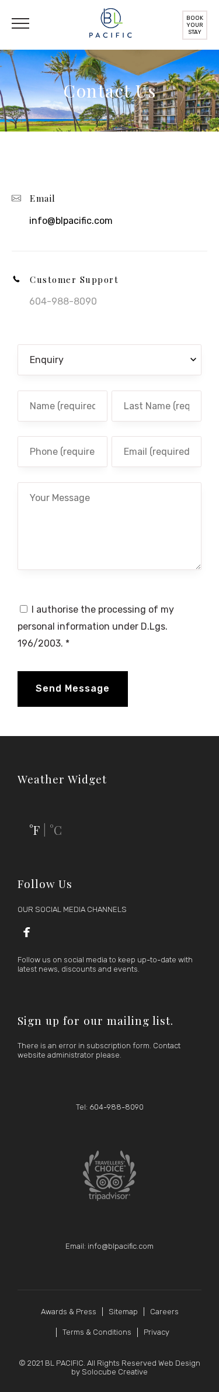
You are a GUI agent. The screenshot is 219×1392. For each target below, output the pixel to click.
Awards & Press (68, 1311)
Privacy (156, 1332)
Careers (164, 1311)
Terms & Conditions (96, 1332)
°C (56, 830)
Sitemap (123, 1311)
